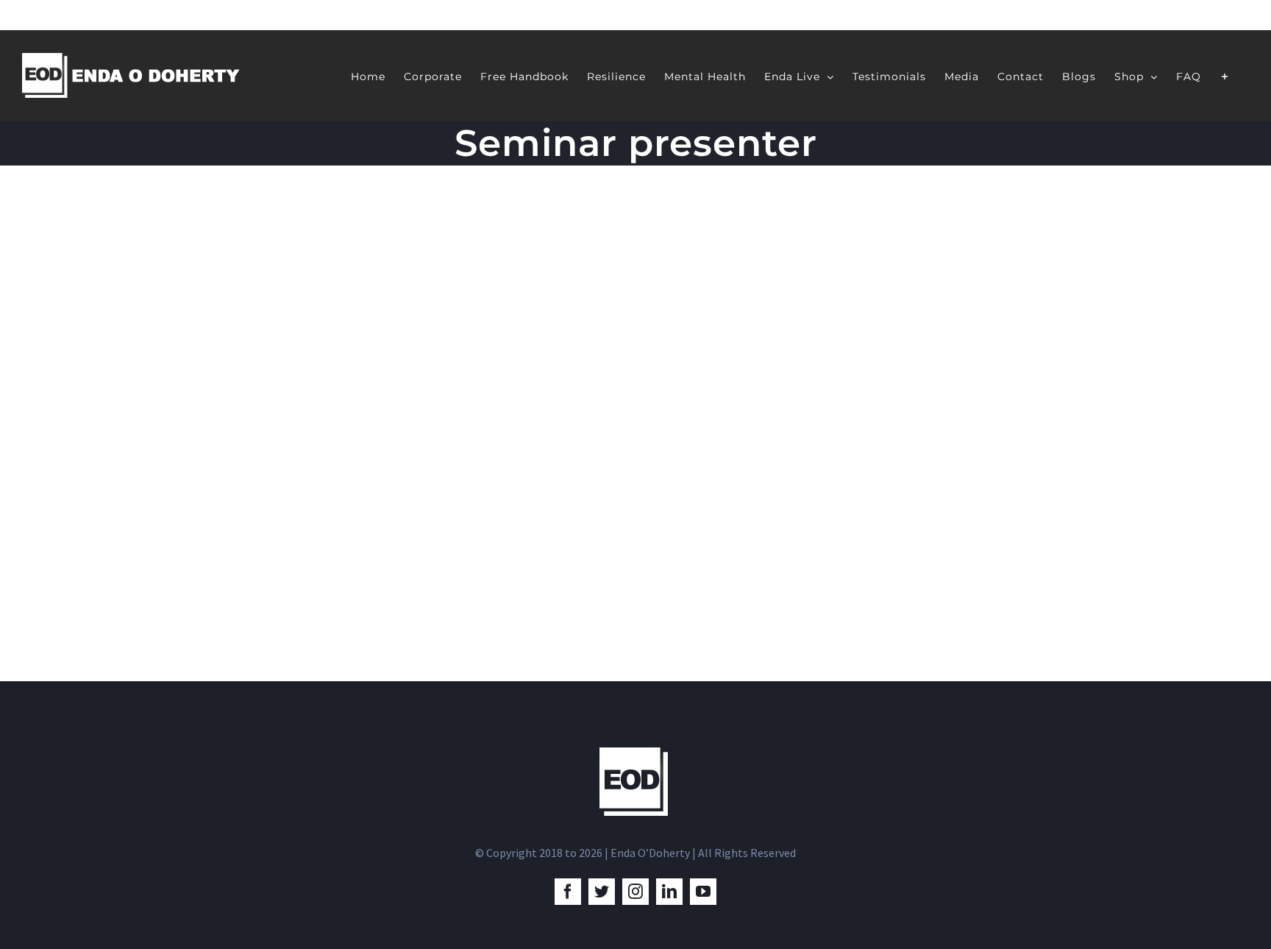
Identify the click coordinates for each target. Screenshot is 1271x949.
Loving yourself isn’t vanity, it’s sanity (361, 496)
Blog (222, 527)
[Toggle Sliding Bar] (1225, 75)
